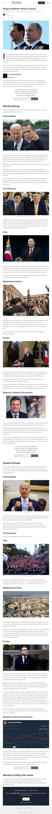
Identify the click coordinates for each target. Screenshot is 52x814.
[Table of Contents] (1, 407)
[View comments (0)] (8, 18)
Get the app (31, 810)
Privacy (24, 807)
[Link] (1, 106)
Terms (27, 807)
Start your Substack (23, 810)
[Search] (33, 3)
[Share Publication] (36, 3)
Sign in (48, 2)
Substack (20, 812)
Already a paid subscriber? (26, 802)
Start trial (26, 799)
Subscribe (41, 2)
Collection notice (32, 807)
